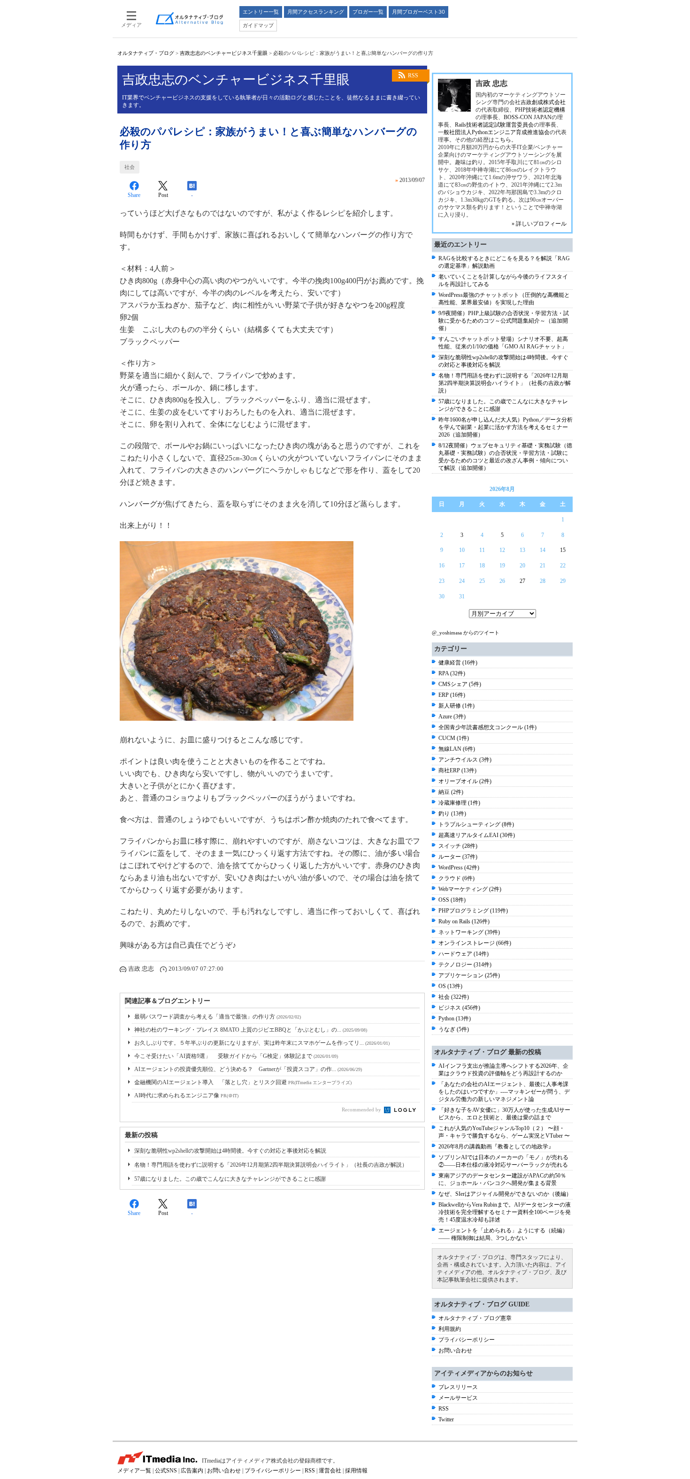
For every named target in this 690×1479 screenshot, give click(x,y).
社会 (129, 167)
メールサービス (458, 1398)
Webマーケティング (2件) (469, 889)
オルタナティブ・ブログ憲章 (475, 1318)
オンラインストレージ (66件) (474, 943)
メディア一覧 (134, 1470)
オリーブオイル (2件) (464, 781)
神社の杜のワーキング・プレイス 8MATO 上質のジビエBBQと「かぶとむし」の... (250, 1029)
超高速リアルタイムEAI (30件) (476, 835)
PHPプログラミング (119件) (473, 910)
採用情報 (356, 1470)
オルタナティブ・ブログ (145, 53)
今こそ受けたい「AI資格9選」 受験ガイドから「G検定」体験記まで (236, 1056)
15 (563, 550)
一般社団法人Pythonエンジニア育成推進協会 (494, 132)
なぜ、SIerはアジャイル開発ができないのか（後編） (505, 1194)
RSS (413, 75)
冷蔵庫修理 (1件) (459, 803)
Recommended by (362, 1109)
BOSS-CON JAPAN (528, 117)
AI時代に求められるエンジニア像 (186, 1095)
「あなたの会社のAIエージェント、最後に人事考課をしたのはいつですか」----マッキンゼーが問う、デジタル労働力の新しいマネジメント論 (504, 1091)
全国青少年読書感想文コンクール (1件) (487, 727)
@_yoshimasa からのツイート (465, 632)
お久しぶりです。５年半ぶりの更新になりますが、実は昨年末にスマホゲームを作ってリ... (262, 1043)
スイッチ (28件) (457, 846)
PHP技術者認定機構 (540, 109)
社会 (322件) (453, 997)
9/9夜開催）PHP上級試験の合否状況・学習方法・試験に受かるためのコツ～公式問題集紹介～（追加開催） (503, 321)
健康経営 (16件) (457, 662)
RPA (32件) (451, 673)
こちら (502, 139)
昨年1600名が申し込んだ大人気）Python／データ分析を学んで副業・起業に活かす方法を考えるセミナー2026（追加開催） (505, 427)
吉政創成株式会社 (543, 102)
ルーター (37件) (457, 856)
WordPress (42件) (458, 867)
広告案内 (192, 1470)
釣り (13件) (452, 813)
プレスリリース (458, 1387)
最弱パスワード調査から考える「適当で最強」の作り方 (217, 1016)
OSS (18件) (452, 900)
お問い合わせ (455, 1350)
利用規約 (449, 1329)
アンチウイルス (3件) (464, 759)
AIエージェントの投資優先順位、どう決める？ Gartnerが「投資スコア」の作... (248, 1069)
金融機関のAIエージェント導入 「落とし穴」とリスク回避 (243, 1082)
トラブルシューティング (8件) (476, 824)
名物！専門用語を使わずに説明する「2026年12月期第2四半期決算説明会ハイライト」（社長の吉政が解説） (270, 1165)
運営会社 (330, 1470)
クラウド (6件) (456, 878)
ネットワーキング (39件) (469, 932)
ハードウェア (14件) (463, 954)
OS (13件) (450, 986)
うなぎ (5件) (453, 1029)
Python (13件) (454, 1018)
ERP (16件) (451, 695)
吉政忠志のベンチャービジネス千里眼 (224, 53)
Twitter (446, 1419)
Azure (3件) (452, 716)
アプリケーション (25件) (469, 975)
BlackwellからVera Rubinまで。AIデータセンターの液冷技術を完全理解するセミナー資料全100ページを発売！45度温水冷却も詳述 (504, 1212)
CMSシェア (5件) (459, 684)
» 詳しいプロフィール (539, 223)
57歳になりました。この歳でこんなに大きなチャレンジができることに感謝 (230, 1179)
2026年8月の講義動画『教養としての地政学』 (496, 1146)
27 (522, 581)
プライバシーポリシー (466, 1339)
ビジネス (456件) (459, 1007)
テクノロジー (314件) (464, 964)
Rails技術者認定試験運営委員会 (494, 124)
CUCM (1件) (453, 738)
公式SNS (166, 1470)
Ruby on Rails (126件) (464, 921)
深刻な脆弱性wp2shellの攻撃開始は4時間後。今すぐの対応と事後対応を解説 (230, 1150)
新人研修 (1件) (456, 705)
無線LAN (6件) (456, 749)
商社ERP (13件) (457, 770)
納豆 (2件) (450, 792)
